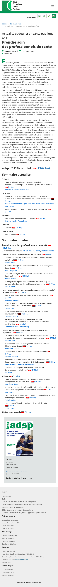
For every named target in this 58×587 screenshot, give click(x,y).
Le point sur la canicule (10, 520)
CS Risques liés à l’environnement (13, 507)
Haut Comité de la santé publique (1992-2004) (18, 554)
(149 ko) (18, 268)
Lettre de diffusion (15, 560)
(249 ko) (18, 227)
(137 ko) (22, 324)
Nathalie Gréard (10, 364)
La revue (15, 24)
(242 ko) (34, 370)
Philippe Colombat (11, 316)
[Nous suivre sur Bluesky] (44, 16)
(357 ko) (19, 332)
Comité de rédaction (9, 544)
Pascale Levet (10, 262)
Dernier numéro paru (9, 536)
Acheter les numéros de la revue (17, 472)
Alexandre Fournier (12, 300)
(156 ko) (29, 346)
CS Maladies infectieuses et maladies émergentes (19, 502)
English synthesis (8, 528)
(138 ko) (24, 314)
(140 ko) (20, 260)
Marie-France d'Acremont (45, 204)
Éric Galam (8, 372)
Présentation (6, 496)
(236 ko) (48, 254)
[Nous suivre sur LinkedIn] (39, 16)
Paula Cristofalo (10, 400)
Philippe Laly (9, 308)
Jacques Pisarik (10, 286)
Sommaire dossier (27, 51)
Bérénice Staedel (11, 221)
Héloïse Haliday (10, 278)
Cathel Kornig (24, 326)
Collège (4, 499)
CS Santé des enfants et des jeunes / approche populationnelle (24, 513)
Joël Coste (31, 204)
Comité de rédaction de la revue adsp (19, 478)
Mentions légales (8, 575)
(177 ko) (52, 284)
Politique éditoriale (8, 541)
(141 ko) (25, 276)
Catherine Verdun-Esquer (26, 364)
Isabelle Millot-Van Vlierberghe (16, 204)
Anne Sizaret (9, 206)
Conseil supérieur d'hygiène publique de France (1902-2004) (23, 557)
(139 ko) (32, 397)
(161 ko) (22, 234)
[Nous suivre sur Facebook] (49, 16)
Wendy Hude (22, 221)
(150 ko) (38, 306)
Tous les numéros (8, 538)
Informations (6, 562)
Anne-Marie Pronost (12, 348)
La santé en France (8, 551)
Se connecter (7, 570)
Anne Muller (9, 392)
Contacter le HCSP (8, 572)
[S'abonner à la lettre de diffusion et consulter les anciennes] (54, 16)
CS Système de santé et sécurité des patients (17, 510)
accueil (4, 24)
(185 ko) (37, 381)
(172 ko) (52, 338)
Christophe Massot (11, 326)
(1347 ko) (43, 168)
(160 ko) (50, 389)
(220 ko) (22, 292)
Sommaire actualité (11, 51)
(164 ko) (27, 412)
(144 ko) (52, 362)
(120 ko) (42, 218)
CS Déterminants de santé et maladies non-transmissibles (22, 504)
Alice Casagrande (11, 270)
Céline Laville (9, 408)
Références (8, 53)
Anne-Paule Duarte (12, 189)
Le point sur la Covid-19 (10, 523)
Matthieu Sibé (24, 189)
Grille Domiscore (7, 526)
